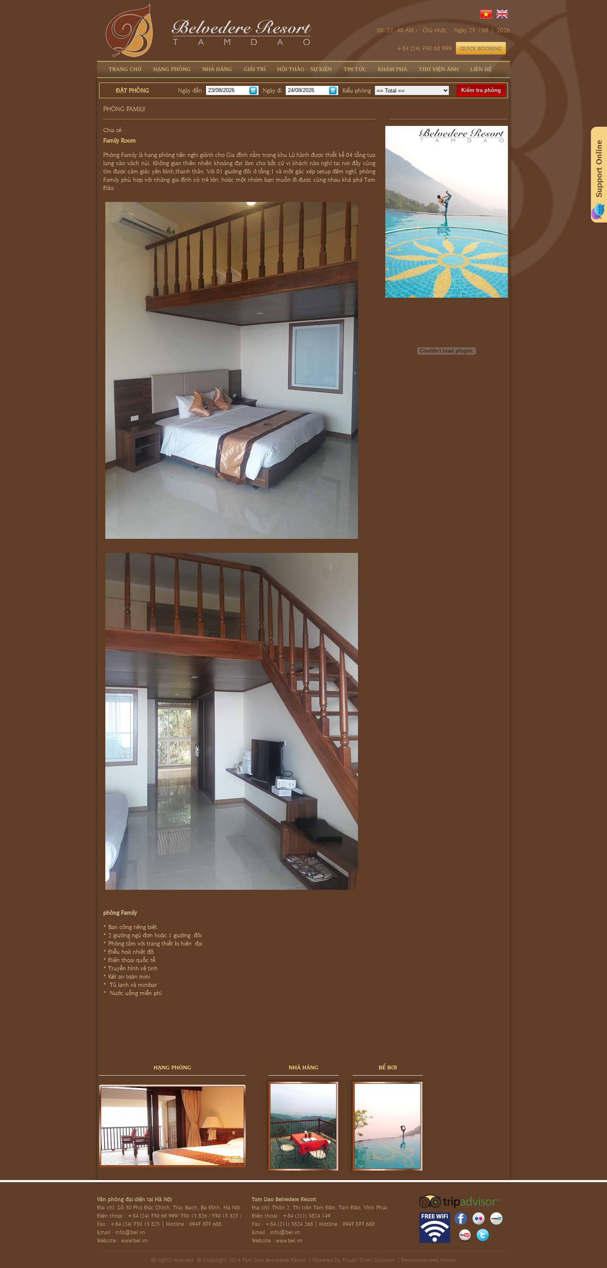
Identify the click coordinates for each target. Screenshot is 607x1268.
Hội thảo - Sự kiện (304, 68)
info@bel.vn (130, 1231)
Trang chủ (125, 68)
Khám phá (392, 68)
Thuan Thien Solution (368, 1259)
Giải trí (255, 68)
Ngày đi (272, 90)
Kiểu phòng (356, 90)
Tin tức (355, 68)
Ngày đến (190, 90)
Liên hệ (481, 68)
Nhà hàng (217, 68)
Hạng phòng (172, 68)
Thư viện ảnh (439, 68)
